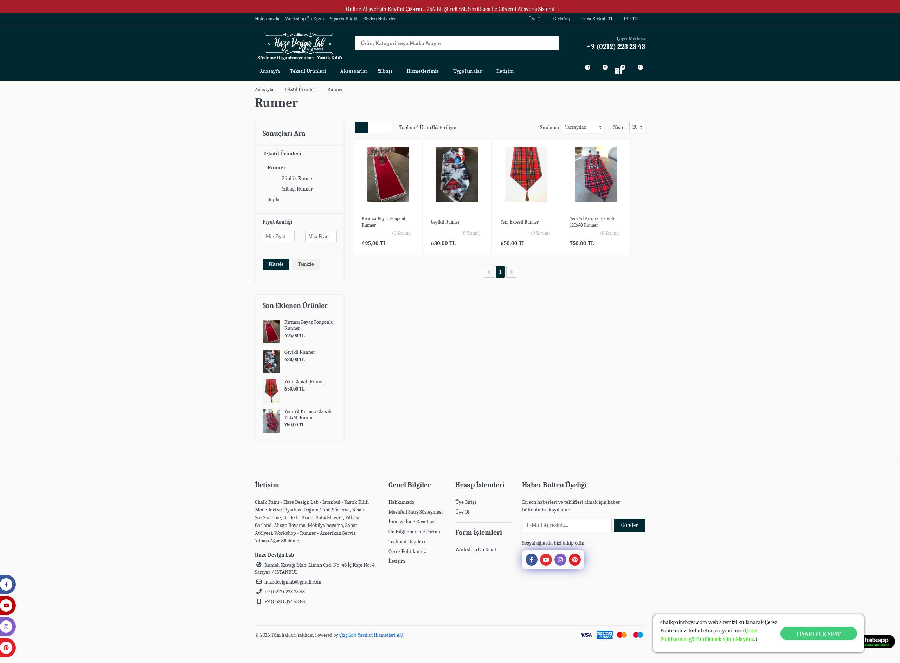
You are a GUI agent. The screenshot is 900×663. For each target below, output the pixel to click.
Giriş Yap (562, 19)
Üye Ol (535, 19)
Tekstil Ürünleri (300, 89)
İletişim (396, 561)
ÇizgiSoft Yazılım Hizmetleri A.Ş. (371, 635)
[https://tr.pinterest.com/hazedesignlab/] (575, 560)
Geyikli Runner (299, 352)
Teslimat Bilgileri (406, 541)
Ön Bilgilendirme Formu (414, 531)
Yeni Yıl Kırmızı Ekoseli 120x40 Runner (308, 414)
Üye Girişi (465, 502)
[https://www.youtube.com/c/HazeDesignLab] (546, 560)
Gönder (629, 525)
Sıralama (549, 127)
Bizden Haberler (379, 19)
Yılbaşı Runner (297, 189)
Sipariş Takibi (344, 19)
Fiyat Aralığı (277, 222)
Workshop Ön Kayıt (304, 19)
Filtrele (276, 264)
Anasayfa (264, 89)
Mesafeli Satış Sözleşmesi (415, 512)
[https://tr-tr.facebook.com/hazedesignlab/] (532, 560)
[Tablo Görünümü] (361, 127)
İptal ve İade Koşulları (412, 522)
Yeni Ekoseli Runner (305, 382)
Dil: (631, 19)
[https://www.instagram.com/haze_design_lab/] (560, 560)
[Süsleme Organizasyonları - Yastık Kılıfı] (300, 43)
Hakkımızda (267, 19)
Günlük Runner (298, 178)
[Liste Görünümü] (386, 127)
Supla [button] (273, 199)
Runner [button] (277, 168)
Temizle (306, 264)
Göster (619, 127)
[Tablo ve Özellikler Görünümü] (373, 127)
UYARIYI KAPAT (819, 634)
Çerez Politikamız (407, 551)
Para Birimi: (597, 19)
